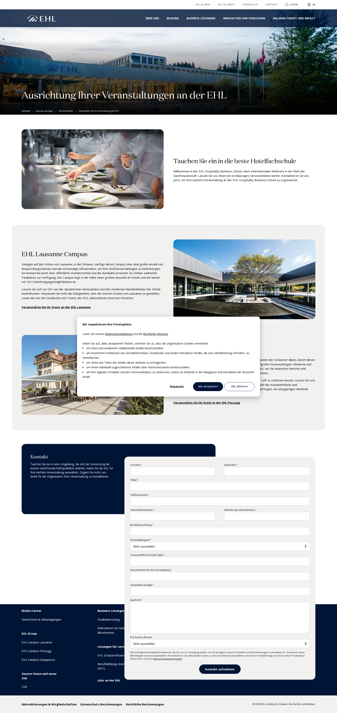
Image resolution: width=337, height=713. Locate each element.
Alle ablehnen (239, 386)
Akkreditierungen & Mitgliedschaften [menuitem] (49, 704)
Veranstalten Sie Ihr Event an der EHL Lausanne (56, 307)
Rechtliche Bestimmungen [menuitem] (145, 704)
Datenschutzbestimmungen (167, 658)
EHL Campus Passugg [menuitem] (36, 651)
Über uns (152, 18)
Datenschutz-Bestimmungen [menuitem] (101, 704)
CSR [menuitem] (24, 687)
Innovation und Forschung (244, 18)
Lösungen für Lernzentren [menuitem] (117, 646)
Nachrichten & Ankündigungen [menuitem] (41, 619)
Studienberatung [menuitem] (109, 619)
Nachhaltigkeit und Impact (294, 18)
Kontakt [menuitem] (272, 4)
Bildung (173, 18)
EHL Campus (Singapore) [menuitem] (38, 660)
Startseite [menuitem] (26, 111)
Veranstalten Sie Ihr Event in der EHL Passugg (206, 403)
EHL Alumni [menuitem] (203, 4)
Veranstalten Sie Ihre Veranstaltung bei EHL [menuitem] (99, 111)
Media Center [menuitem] (32, 611)
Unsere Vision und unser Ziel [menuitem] (39, 676)
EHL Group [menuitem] (29, 633)
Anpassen (177, 386)
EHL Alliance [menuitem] (226, 4)
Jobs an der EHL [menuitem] (109, 680)
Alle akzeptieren (208, 386)
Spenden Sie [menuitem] (250, 4)
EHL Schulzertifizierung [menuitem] (113, 655)
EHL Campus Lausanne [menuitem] (37, 642)
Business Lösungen (201, 18)
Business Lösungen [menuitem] (44, 111)
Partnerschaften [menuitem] (66, 111)
